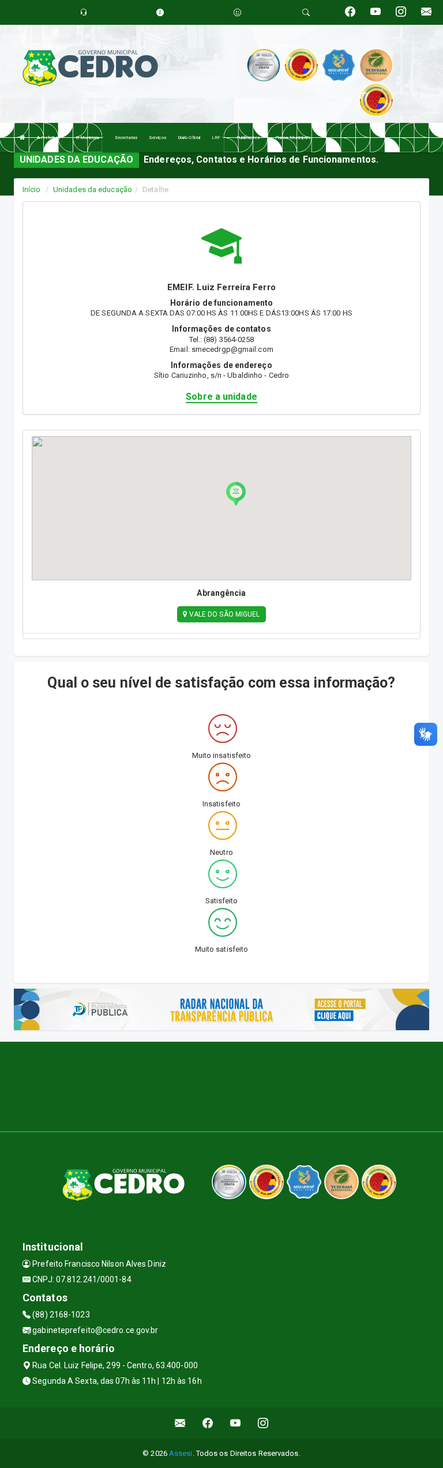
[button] (236, 494)
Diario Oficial (189, 137)
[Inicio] (22, 137)
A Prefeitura (49, 137)
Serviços (157, 137)
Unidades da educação (92, 189)
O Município (88, 137)
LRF (217, 137)
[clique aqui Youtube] (236, 1423)
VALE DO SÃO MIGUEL (223, 614)
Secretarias (126, 137)
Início (31, 189)
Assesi (181, 1453)
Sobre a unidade (221, 396)
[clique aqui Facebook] (208, 1423)
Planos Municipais (292, 137)
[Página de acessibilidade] (237, 12)
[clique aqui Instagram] (263, 1423)
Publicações (248, 137)
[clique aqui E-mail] (180, 1423)
